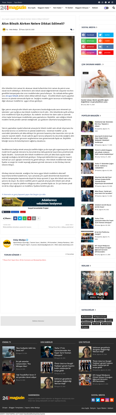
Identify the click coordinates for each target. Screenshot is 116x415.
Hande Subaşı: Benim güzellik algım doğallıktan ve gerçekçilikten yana (94, 101)
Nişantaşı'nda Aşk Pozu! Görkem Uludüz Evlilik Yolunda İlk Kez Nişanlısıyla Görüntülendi (104, 180)
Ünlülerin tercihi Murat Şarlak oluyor (103, 206)
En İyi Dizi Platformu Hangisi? (102, 233)
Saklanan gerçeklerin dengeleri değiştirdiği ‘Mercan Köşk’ (63, 381)
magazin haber (88, 320)
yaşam (13, 19)
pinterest (90, 47)
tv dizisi (96, 324)
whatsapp (90, 41)
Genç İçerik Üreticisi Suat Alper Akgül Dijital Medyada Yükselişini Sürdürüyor (103, 139)
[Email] (34, 218)
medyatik (101, 320)
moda (110, 320)
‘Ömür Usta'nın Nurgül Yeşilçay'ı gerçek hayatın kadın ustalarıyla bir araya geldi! (64, 367)
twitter (107, 35)
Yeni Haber (57, 8)
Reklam (95, 8)
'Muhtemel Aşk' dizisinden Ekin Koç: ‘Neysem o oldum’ (104, 124)
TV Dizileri (69, 8)
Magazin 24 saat (100, 317)
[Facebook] (15, 218)
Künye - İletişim (7, 2)
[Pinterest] (29, 218)
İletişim (93, 408)
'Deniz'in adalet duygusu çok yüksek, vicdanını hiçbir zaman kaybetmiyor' (104, 152)
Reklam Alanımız (38, 321)
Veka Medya (19, 240)
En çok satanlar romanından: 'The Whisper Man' (23, 363)
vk (107, 47)
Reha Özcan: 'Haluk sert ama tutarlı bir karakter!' (103, 192)
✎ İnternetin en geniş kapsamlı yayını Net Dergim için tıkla (23, 194)
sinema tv (87, 324)
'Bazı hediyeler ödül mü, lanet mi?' (26, 349)
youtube (107, 52)
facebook (90, 35)
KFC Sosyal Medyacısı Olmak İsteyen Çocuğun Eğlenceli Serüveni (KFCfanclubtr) (103, 249)
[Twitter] (20, 218)
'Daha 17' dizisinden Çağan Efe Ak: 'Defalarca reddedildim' (104, 166)
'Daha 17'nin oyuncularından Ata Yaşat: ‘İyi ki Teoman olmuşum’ (104, 220)
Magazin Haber (43, 8)
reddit (107, 41)
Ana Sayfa (31, 8)
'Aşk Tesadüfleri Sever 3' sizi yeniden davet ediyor (26, 376)
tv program (107, 324)
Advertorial (15, 212)
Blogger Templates (16, 407)
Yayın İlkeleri (18, 2)
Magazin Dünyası (81, 8)
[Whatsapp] (25, 218)
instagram (90, 52)
